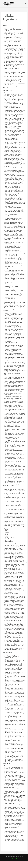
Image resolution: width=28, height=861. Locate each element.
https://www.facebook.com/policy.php (14, 589)
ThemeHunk (20, 856)
